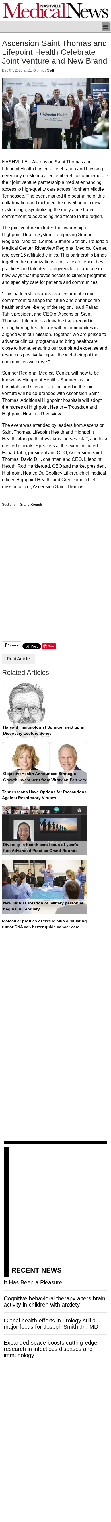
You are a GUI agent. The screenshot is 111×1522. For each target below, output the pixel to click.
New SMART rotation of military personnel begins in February (44, 906)
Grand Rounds (31, 505)
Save (51, 646)
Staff (50, 70)
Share (13, 645)
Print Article (18, 658)
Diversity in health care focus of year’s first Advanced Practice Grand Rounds (40, 847)
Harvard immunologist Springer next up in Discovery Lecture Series (44, 730)
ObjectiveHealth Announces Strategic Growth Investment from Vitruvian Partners (44, 776)
